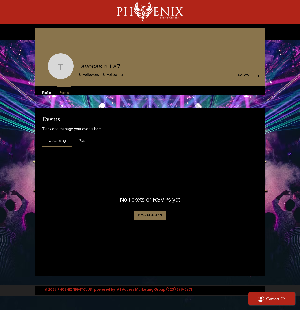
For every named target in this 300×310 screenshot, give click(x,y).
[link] (57, 141)
